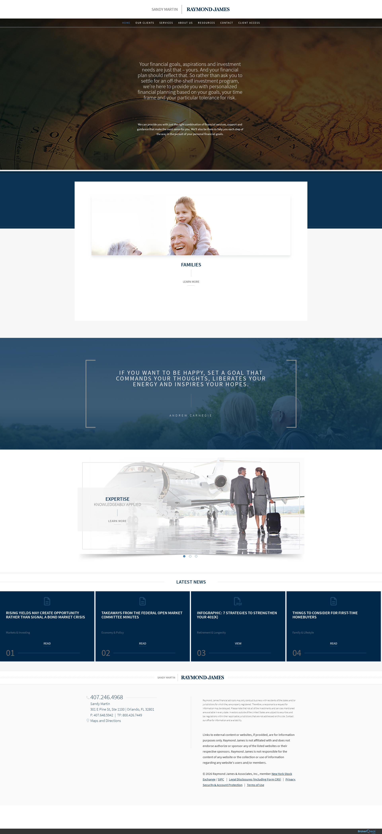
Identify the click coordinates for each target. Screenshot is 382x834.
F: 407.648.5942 (101, 715)
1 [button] (184, 556)
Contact (226, 22)
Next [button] (377, 626)
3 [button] (196, 556)
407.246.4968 (106, 697)
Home (126, 22)
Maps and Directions (105, 720)
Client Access (249, 22)
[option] (191, 506)
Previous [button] (5, 626)
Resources (206, 22)
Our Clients (144, 22)
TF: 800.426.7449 (129, 715)
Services (166, 22)
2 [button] (190, 556)
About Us (185, 22)
